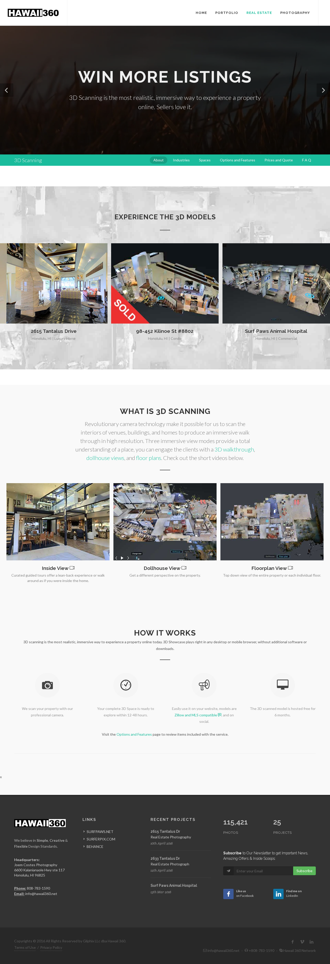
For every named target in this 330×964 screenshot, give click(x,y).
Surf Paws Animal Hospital (276, 331)
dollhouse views (105, 457)
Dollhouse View (162, 568)
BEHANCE (95, 846)
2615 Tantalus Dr (165, 831)
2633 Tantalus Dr (165, 858)
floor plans (148, 457)
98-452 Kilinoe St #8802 (164, 331)
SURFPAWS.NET (100, 831)
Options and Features (134, 734)
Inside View (55, 568)
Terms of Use (25, 947)
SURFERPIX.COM (101, 839)
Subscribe (304, 871)
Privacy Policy (51, 947)
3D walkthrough (234, 449)
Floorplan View (269, 568)
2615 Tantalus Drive (54, 331)
